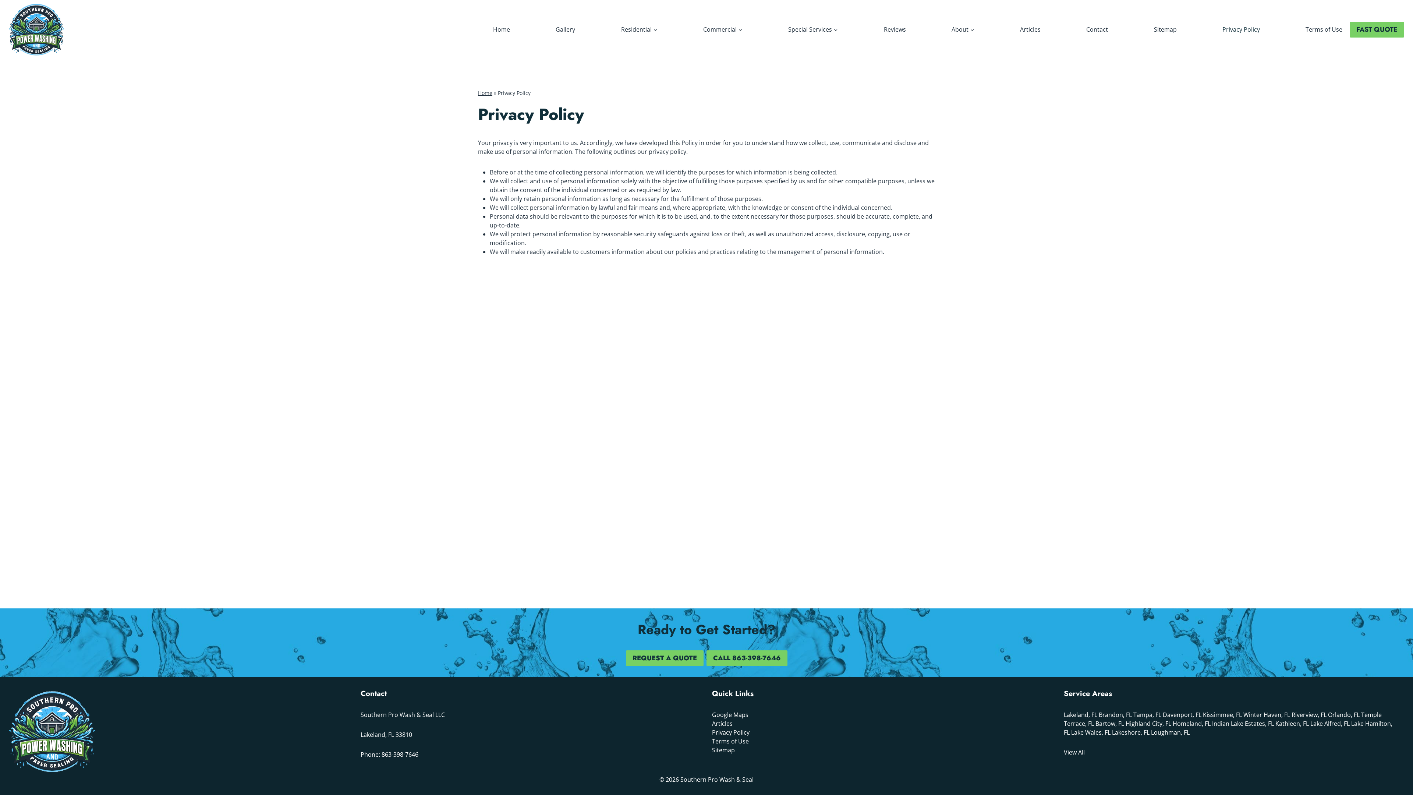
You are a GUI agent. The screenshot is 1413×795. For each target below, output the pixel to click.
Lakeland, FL (1080, 715)
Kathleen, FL (1292, 724)
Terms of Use (1324, 29)
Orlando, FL (1344, 715)
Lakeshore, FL (1131, 732)
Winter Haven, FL (1266, 715)
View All (1074, 752)
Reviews (895, 29)
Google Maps (730, 715)
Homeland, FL (1192, 724)
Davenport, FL (1182, 715)
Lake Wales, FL (1091, 732)
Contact (1097, 29)
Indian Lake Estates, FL (1243, 724)
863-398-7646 (400, 754)
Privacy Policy (1241, 29)
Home (501, 29)
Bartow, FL (1109, 724)
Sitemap (1165, 29)
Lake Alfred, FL (1330, 724)
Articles (1030, 29)
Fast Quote (1377, 29)
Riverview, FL (1309, 715)
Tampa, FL (1147, 715)
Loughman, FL (1170, 732)
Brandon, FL (1115, 715)
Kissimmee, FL (1222, 715)
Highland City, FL (1148, 724)
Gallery (565, 29)
